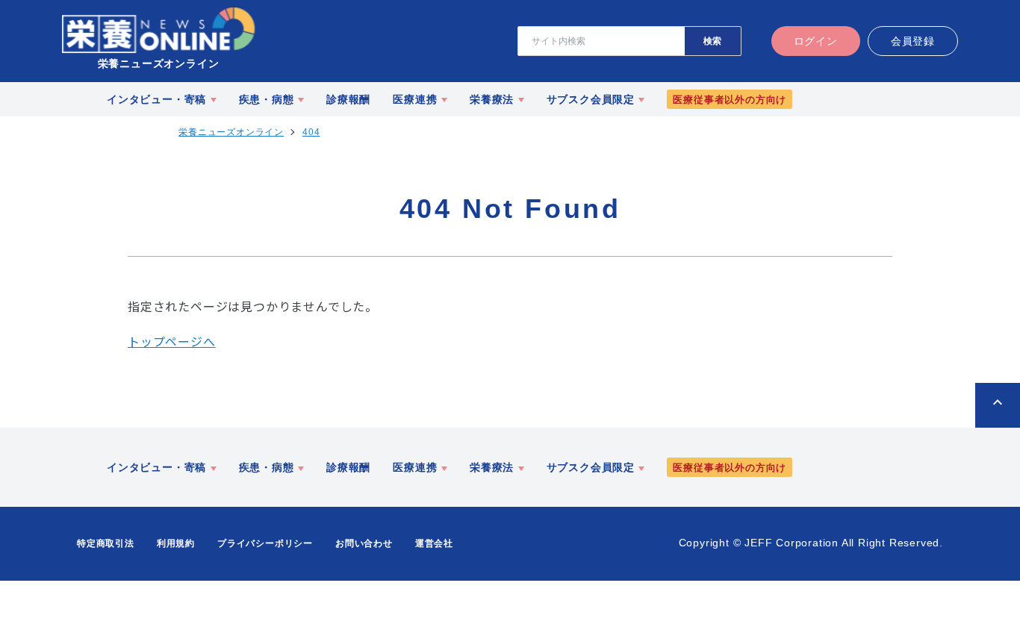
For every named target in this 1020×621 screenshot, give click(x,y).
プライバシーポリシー (265, 543)
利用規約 (176, 543)
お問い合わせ (364, 543)
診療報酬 (348, 99)
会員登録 (913, 41)
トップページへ (172, 341)
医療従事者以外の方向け (729, 99)
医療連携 (415, 99)
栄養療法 (492, 99)
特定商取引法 (105, 543)
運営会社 (434, 543)
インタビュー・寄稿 (156, 99)
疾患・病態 (266, 99)
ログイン (816, 41)
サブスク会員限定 (591, 99)
